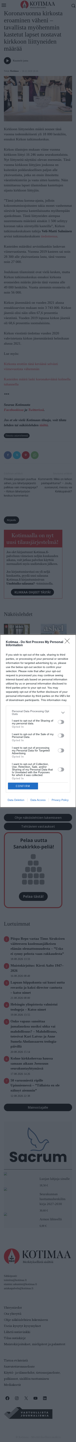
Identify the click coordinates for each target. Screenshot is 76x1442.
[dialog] (38, 721)
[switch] (61, 722)
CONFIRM (23, 786)
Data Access (38, 800)
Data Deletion (16, 800)
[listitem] (38, 712)
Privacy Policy (60, 800)
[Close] (68, 642)
